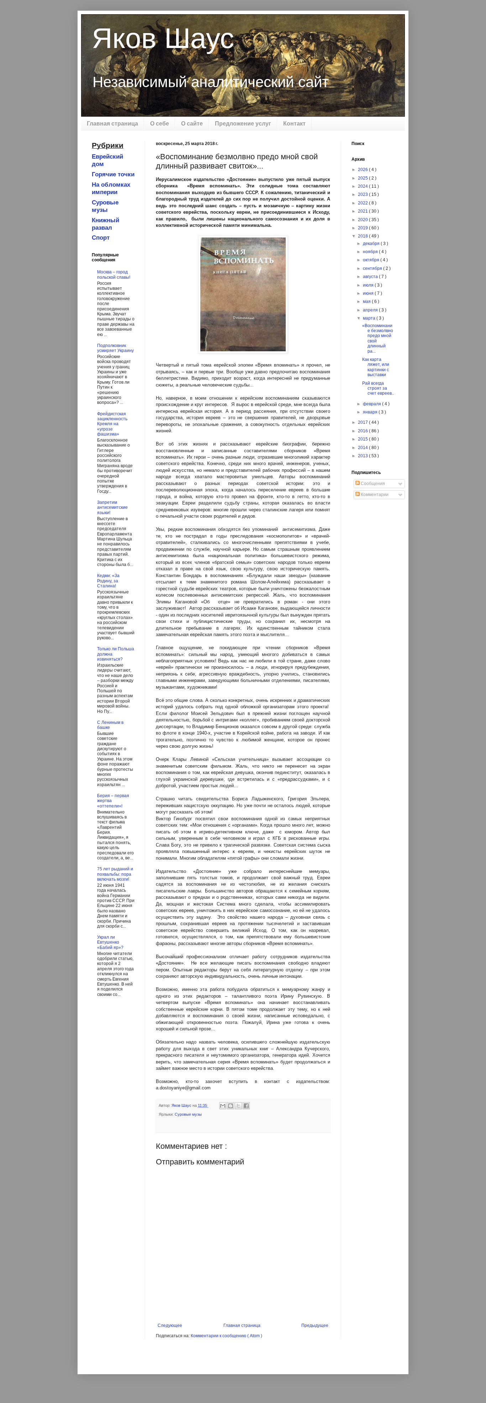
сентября (373, 268)
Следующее (170, 1325)
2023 (363, 194)
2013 (363, 455)
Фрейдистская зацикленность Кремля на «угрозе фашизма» (112, 424)
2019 (363, 227)
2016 (363, 430)
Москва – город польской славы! (113, 274)
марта (369, 318)
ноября (371, 251)
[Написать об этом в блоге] (230, 1105)
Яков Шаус (163, 38)
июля (369, 285)
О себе (159, 124)
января (371, 412)
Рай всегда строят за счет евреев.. (378, 388)
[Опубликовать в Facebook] (246, 1105)
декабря (372, 243)
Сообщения (372, 483)
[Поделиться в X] (238, 1105)
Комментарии (374, 494)
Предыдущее (314, 1325)
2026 (363, 169)
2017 (363, 422)
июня (369, 293)
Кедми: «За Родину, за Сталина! (108, 580)
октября (371, 259)
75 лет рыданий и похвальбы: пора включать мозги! (115, 874)
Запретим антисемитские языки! (112, 507)
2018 (363, 236)
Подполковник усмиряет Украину (115, 348)
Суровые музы (188, 1114)
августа (371, 276)
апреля (371, 310)
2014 (363, 447)
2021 (363, 211)
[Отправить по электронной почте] (222, 1105)
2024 (363, 186)
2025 (363, 178)
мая (367, 301)
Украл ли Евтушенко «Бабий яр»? (110, 942)
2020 (363, 219)
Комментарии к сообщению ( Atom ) (226, 1335)
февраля (372, 403)
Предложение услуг (243, 124)
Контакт (294, 124)
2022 (363, 203)
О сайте (192, 124)
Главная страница (112, 124)
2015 (363, 439)
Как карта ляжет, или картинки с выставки (375, 367)
